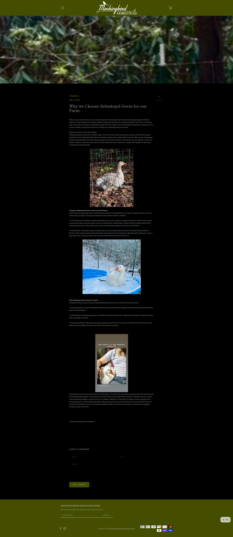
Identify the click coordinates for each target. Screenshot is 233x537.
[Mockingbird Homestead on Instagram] (64, 528)
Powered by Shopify (129, 528)
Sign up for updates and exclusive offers (80, 506)
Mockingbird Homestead (116, 528)
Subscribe (106, 515)
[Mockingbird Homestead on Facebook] (60, 528)
